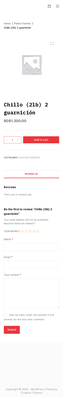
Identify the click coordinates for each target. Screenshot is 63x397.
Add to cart (41, 139)
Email (8, 257)
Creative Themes (31, 392)
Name (8, 239)
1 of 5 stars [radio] (22, 231)
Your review (12, 274)
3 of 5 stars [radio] (30, 231)
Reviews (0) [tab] (31, 174)
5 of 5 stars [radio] (38, 231)
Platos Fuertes (29, 157)
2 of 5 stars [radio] (26, 231)
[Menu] (57, 6)
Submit (11, 329)
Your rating (12, 231)
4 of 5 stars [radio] (34, 231)
